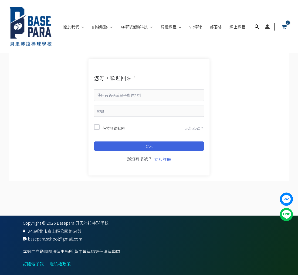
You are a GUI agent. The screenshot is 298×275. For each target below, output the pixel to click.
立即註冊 (162, 159)
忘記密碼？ (194, 128)
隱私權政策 (60, 264)
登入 (149, 146)
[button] (81, 27)
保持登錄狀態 (113, 128)
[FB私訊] (286, 198)
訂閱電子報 (33, 264)
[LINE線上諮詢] (286, 214)
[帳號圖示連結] (267, 26)
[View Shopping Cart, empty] (284, 26)
